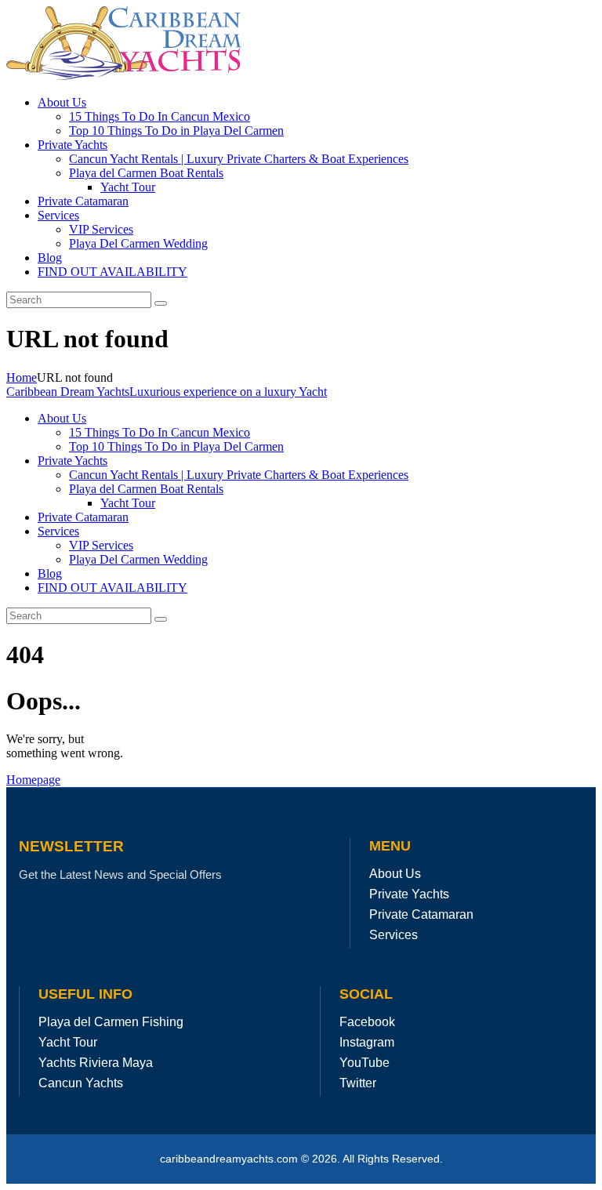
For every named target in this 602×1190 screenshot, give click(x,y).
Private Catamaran (421, 914)
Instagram (366, 1042)
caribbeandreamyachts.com (230, 1159)
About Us (395, 873)
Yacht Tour (67, 1042)
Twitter (357, 1083)
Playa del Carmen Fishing (110, 1022)
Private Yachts (409, 894)
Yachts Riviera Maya (95, 1062)
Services (393, 934)
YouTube (364, 1062)
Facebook (367, 1022)
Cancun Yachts (80, 1083)
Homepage (33, 779)
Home (21, 377)
